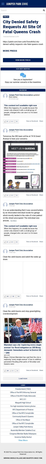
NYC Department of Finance (23, 410)
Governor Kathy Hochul (23, 437)
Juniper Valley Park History (23, 427)
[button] (3, 4)
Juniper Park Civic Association (21, 95)
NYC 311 (23, 399)
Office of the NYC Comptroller (23, 423)
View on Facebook (32, 121)
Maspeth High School (23, 403)
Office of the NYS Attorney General (23, 392)
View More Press (23, 60)
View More (23, 440)
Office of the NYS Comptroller (23, 413)
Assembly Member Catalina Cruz (23, 430)
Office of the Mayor (23, 420)
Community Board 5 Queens (23, 416)
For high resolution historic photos (23, 406)
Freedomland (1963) (23, 389)
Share (41, 121)
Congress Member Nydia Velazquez (23, 434)
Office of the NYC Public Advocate (23, 396)
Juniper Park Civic (17, 4)
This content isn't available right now (20, 105)
